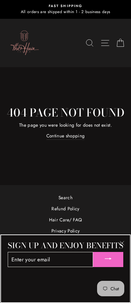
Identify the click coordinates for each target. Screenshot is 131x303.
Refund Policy (65, 208)
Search (65, 197)
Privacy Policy (65, 230)
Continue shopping (65, 135)
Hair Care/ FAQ (65, 219)
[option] (65, 9)
